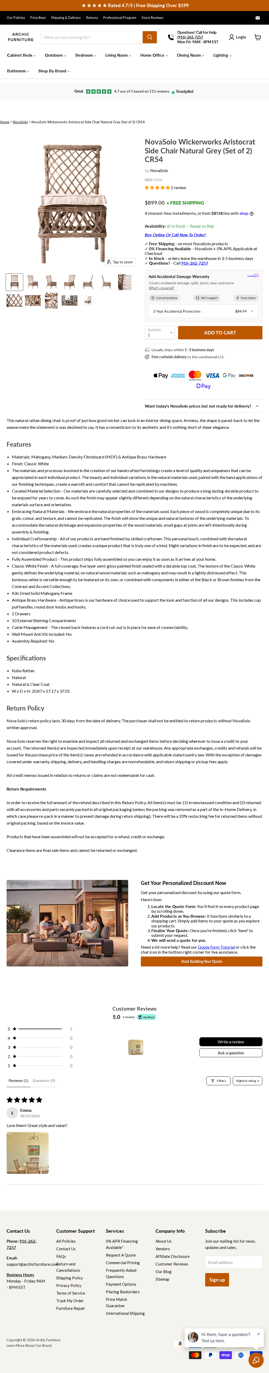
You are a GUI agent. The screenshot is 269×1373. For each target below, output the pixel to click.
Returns (92, 18)
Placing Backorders (123, 1291)
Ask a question (231, 1052)
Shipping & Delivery (66, 18)
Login (241, 37)
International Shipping (125, 1313)
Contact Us (66, 1248)
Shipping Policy (69, 1277)
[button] (158, 187)
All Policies (66, 1241)
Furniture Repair (70, 1308)
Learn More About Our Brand (29, 1345)
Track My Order (70, 1300)
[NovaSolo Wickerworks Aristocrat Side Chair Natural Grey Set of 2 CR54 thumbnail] (14, 282)
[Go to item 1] (135, 1047)
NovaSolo (20, 122)
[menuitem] (21, 55)
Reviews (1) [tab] (18, 1080)
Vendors (163, 1248)
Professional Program (119, 18)
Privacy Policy (68, 1285)
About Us (164, 1241)
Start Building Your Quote (201, 961)
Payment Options (121, 1284)
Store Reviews (152, 18)
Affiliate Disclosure (173, 1256)
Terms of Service (70, 1293)
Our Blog (164, 1271)
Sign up (217, 1280)
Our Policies (16, 18)
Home (4, 122)
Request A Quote (121, 1255)
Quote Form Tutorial (216, 946)
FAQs (61, 1256)
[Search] (150, 37)
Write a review (231, 1041)
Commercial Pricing (123, 1262)
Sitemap (162, 1279)
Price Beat (38, 18)
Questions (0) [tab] (44, 1080)
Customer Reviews (172, 1264)
